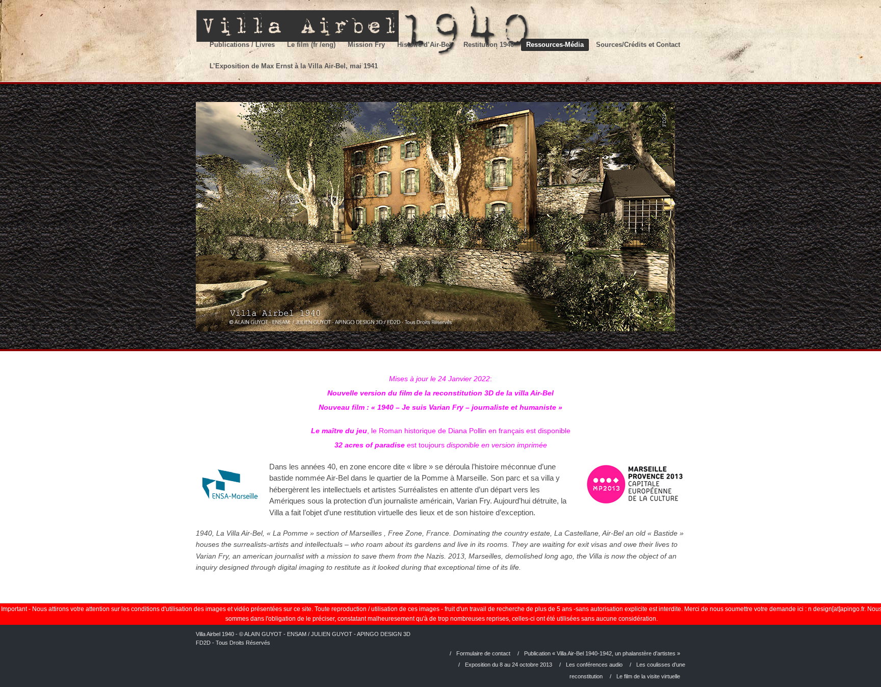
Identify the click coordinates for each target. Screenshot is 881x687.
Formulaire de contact (483, 653)
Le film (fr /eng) (311, 44)
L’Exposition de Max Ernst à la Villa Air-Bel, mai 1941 (294, 66)
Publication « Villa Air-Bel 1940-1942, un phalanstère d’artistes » (602, 653)
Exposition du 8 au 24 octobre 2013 (508, 665)
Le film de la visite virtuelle (648, 676)
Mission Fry (366, 44)
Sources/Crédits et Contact (638, 44)
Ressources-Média (555, 44)
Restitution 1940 (488, 44)
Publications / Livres (242, 44)
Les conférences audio (594, 665)
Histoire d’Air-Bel (424, 44)
